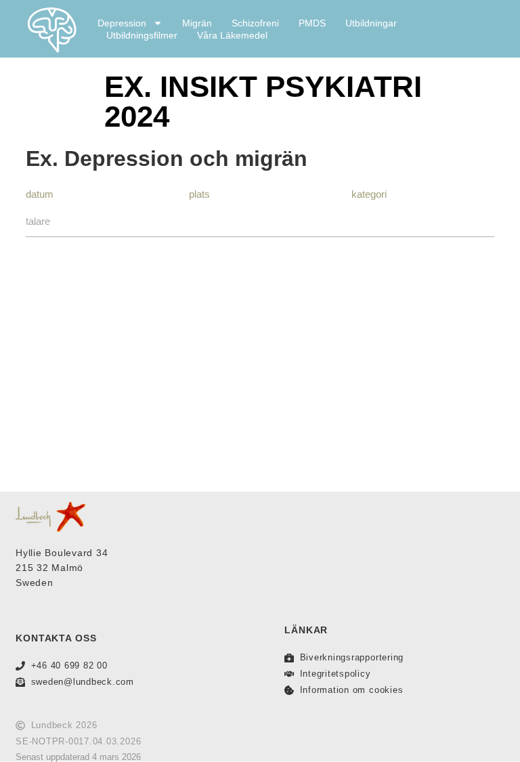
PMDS (312, 23)
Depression (122, 23)
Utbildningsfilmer (141, 35)
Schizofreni (255, 23)
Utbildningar (371, 23)
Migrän (197, 23)
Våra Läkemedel (232, 35)
